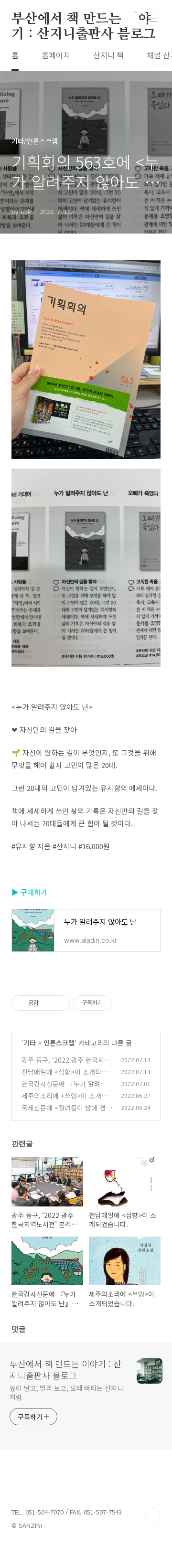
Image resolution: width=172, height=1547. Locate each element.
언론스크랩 (59, 1042)
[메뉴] (153, 18)
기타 (29, 1042)
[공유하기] (48, 1003)
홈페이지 (56, 55)
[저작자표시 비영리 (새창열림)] (120, 1003)
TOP (153, 1516)
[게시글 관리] (59, 1003)
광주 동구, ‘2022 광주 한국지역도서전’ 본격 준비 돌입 (66, 1065)
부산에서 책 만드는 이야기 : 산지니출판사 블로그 (83, 19)
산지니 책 (108, 55)
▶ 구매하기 (29, 892)
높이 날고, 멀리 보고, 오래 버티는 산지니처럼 (66, 1392)
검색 (132, 19)
